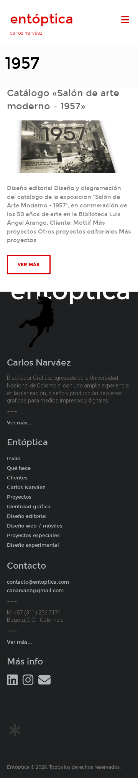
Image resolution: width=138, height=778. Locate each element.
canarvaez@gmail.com (35, 591)
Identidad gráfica (29, 507)
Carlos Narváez (26, 487)
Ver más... (19, 423)
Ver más (29, 264)
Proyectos (19, 497)
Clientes (17, 478)
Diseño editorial (27, 516)
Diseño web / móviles (34, 526)
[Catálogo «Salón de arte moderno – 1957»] (69, 124)
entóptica (41, 19)
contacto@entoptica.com (38, 582)
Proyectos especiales (33, 536)
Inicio (13, 459)
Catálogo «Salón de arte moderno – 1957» (63, 100)
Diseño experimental (33, 545)
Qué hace (19, 468)
